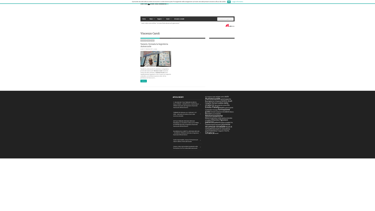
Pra (231, 122)
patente (209, 122)
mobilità (218, 114)
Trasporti (220, 131)
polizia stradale (225, 122)
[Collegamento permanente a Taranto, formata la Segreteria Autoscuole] (155, 59)
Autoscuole (143, 40)
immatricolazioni (216, 112)
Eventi (167, 19)
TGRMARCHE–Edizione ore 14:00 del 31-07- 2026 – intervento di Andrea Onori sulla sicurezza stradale (185, 114)
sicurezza (225, 124)
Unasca (209, 133)
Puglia (152, 40)
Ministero (208, 114)
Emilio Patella (212, 107)
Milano (232, 112)
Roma (213, 124)
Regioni (158, 19)
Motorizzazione (214, 115)
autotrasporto (225, 99)
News (150, 19)
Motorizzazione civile (213, 118)
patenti (217, 122)
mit (214, 114)
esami (222, 107)
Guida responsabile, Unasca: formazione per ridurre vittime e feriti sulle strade (185, 140)
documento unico (221, 105)
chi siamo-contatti (179, 19)
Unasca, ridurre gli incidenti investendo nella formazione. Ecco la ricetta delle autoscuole (185, 147)
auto (227, 96)
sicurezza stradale (215, 126)
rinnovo (208, 124)
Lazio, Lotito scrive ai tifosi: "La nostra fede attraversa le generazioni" (160, 23)
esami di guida (228, 107)
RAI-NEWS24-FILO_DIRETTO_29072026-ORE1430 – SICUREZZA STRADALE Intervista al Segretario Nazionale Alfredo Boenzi (186, 133)
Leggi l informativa (237, 1)
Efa (228, 105)
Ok (229, 1)
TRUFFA (226, 131)
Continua (143, 81)
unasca (155, 49)
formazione (224, 109)
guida (207, 111)
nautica (223, 118)
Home (144, 19)
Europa (215, 110)
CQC (212, 105)
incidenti (225, 112)
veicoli (216, 133)
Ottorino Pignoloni (219, 120)
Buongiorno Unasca (213, 101)
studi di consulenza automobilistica (217, 130)
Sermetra (218, 124)
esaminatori (209, 110)
